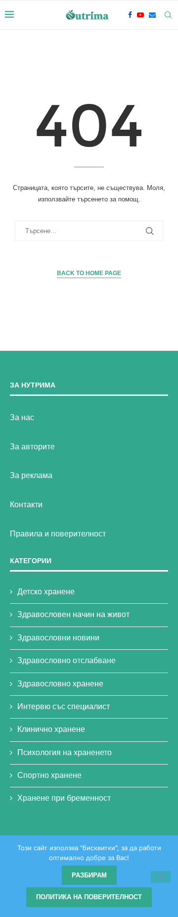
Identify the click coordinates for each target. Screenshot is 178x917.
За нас (22, 417)
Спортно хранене (49, 775)
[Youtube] (140, 14)
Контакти (26, 504)
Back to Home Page (89, 273)
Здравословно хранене (60, 683)
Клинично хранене (51, 729)
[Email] (152, 14)
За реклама (31, 475)
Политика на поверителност (89, 897)
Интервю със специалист (63, 706)
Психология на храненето (64, 752)
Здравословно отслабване (66, 660)
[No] (161, 877)
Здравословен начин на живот (73, 614)
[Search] (168, 14)
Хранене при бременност (64, 798)
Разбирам (89, 875)
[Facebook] (130, 14)
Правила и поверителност (58, 534)
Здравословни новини (58, 637)
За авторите (32, 446)
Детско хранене (46, 591)
